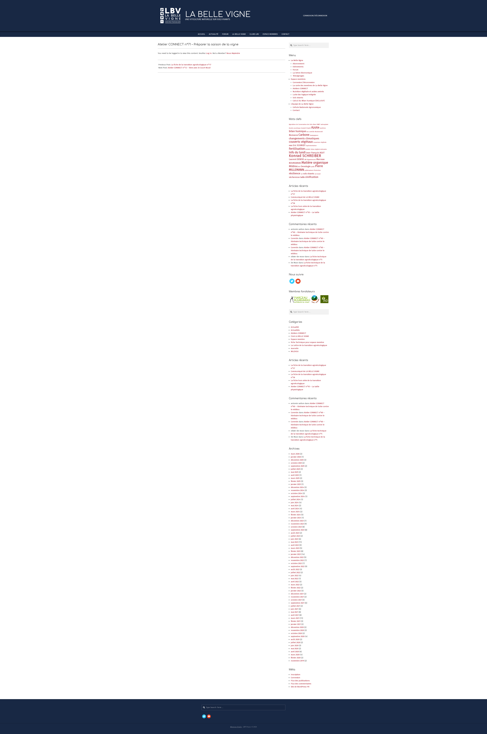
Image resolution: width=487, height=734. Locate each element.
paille (313, 166)
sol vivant (318, 174)
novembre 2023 (297, 527)
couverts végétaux (301, 142)
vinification (311, 176)
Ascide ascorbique (295, 128)
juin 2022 (294, 579)
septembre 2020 (298, 640)
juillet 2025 (295, 472)
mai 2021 (294, 615)
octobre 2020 (296, 636)
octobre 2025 (296, 466)
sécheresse (294, 177)
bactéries (323, 128)
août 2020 (295, 643)
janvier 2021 (296, 627)
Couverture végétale (319, 142)
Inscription (295, 678)
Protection (317, 170)
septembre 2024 (298, 500)
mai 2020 (294, 652)
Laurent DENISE (296, 159)
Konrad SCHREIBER (305, 156)
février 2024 (296, 518)
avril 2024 (295, 512)
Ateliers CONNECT (298, 336)
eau (290, 145)
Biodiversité (319, 131)
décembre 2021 (297, 597)
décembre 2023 (297, 524)
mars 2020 (295, 658)
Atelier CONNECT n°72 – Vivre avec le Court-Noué (189, 68)
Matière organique (314, 163)
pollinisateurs (309, 170)
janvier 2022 (296, 594)
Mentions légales (236, 730)
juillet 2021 (295, 609)
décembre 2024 (297, 490)
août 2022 (295, 573)
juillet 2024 (295, 503)
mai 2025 (294, 475)
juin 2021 (294, 612)
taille (302, 177)
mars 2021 (295, 621)
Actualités (295, 333)
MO (299, 166)
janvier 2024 (296, 521)
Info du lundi (297, 152)
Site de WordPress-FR (300, 690)
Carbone (304, 135)
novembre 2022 (297, 563)
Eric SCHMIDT (299, 145)
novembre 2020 (297, 633)
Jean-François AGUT (315, 152)
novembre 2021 (297, 600)
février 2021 (295, 624)
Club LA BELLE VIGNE (300, 339)
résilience (294, 173)
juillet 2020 (295, 646)
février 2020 (296, 661)
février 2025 (295, 484)
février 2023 (295, 554)
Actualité (295, 330)
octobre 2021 (296, 603)
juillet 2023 (295, 539)
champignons (314, 135)
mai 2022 (294, 582)
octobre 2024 (296, 497)
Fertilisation (297, 148)
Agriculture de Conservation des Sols (300, 124)
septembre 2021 (297, 606)
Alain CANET (316, 124)
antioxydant (324, 124)
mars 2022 (295, 588)
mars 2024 (295, 515)
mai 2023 (294, 545)
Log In (209, 53)
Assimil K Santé (306, 128)
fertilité (307, 149)
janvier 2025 (296, 487)
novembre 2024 (297, 494)
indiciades (323, 149)
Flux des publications (300, 684)
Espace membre (298, 342)
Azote (315, 127)
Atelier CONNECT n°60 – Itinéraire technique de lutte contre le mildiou (310, 232)
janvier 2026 (296, 460)
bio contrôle (311, 131)
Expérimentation (311, 145)
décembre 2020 (297, 630)
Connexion (295, 681)
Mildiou (293, 166)
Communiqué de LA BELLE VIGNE (305, 197)
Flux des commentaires (301, 687)
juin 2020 (294, 649)
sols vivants (308, 173)
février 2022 (295, 591)
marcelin (295, 352)
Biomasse (293, 135)
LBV (305, 159)
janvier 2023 (296, 557)
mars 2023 (295, 551)
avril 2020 (295, 655)
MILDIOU (295, 355)
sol (302, 174)
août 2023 (295, 536)
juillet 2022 (295, 576)
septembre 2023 (297, 533)
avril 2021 (295, 618)
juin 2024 (295, 506)
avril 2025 (295, 478)
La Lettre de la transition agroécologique (309, 348)
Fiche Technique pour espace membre (307, 345)
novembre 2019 (297, 664)
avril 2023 (295, 548)
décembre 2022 (297, 560)
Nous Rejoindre (233, 53)
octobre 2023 (296, 530)
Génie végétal (315, 149)
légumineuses (311, 159)
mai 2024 (294, 509)
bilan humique (297, 131)
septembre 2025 (297, 469)
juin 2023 (294, 542)
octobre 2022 (296, 567)
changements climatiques (304, 138)
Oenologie (305, 166)
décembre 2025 (297, 463)
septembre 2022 (297, 570)
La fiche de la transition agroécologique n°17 (191, 65)
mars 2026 (295, 457)
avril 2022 (295, 585)
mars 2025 (295, 481)
